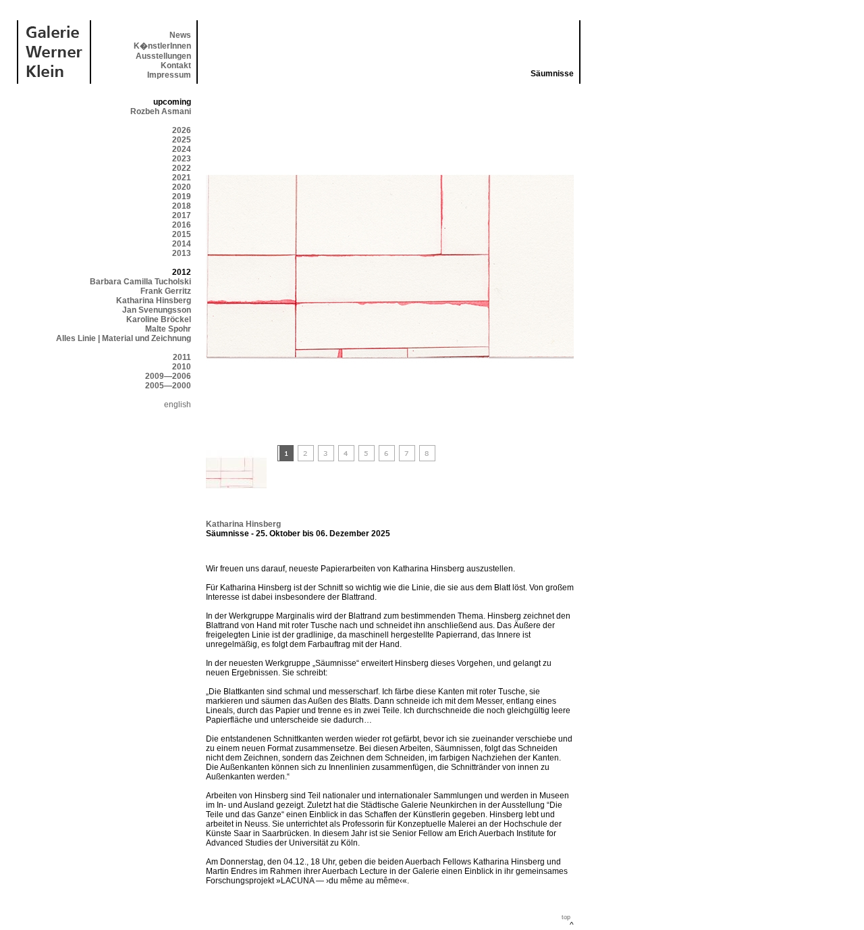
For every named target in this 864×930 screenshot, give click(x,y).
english (177, 404)
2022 (181, 168)
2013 (181, 253)
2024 (181, 149)
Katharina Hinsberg (153, 300)
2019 (181, 196)
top (566, 917)
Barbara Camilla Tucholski (140, 281)
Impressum (169, 75)
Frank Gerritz (165, 291)
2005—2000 (168, 385)
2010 (181, 366)
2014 (181, 244)
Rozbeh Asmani (160, 111)
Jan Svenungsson (156, 310)
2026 (181, 130)
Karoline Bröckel (158, 319)
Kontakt (176, 65)
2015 (181, 234)
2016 (181, 225)
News (180, 35)
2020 (181, 187)
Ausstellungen (163, 56)
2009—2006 (168, 376)
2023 (181, 158)
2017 (181, 215)
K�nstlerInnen (162, 46)
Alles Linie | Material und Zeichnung (123, 338)
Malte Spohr (168, 329)
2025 (181, 140)
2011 (182, 357)
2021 (181, 177)
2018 (181, 206)
